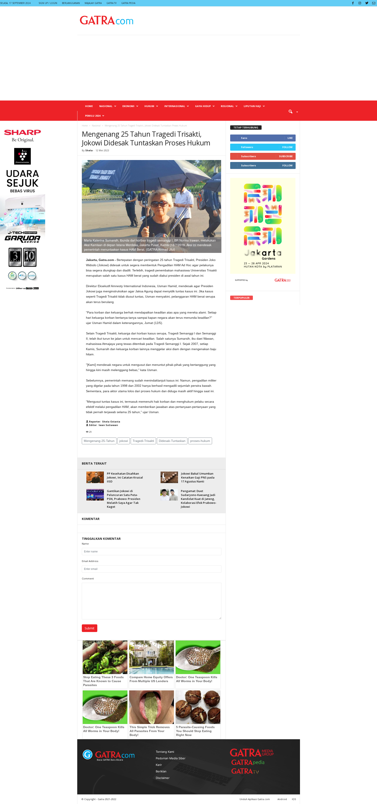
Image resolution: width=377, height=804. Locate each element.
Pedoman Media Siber (170, 758)
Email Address (90, 561)
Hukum (149, 106)
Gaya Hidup (203, 106)
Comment (88, 578)
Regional (227, 106)
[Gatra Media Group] (252, 752)
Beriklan (161, 771)
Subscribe (286, 156)
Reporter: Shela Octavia (104, 421)
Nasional (105, 106)
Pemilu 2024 (92, 115)
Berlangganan (71, 3)
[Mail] (373, 3)
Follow (287, 147)
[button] (292, 111)
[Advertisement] (188, 67)
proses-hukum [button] (200, 441)
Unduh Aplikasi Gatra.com (255, 799)
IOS (294, 799)
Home (89, 106)
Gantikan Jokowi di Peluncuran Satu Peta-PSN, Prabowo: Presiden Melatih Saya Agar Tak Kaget (123, 499)
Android (282, 799)
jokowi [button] (123, 441)
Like (290, 138)
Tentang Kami (165, 751)
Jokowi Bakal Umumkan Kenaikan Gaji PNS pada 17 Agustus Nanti (197, 477)
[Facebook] (352, 3)
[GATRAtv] (249, 771)
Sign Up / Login (48, 3)
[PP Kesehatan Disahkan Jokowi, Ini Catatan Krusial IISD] (95, 477)
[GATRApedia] (249, 762)
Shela (89, 150)
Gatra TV (111, 3)
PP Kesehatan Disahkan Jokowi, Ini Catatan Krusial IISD (125, 477)
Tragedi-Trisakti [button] (143, 441)
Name (85, 543)
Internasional (174, 106)
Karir (159, 765)
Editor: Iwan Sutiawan (103, 425)
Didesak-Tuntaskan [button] (172, 441)
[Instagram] (359, 3)
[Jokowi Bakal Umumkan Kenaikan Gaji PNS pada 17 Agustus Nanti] (169, 477)
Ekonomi (128, 106)
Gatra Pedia (128, 3)
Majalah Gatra (93, 3)
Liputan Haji (252, 106)
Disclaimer (163, 778)
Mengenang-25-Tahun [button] (99, 441)
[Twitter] (366, 3)
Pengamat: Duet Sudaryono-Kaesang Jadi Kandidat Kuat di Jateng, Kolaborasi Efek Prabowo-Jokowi (198, 499)
